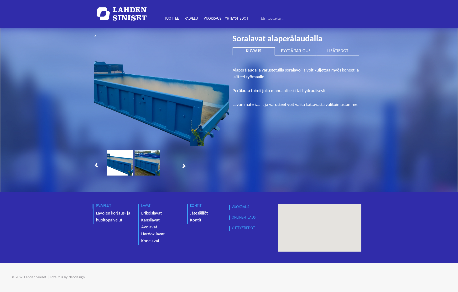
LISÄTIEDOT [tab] (337, 51)
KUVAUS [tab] (253, 51)
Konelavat (150, 241)
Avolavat (149, 227)
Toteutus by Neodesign (67, 277)
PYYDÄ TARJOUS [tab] (296, 51)
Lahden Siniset (35, 277)
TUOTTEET (172, 19)
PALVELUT (192, 19)
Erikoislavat (151, 213)
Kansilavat (150, 220)
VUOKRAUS (212, 19)
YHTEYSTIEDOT (236, 19)
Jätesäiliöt (199, 213)
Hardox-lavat (153, 234)
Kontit (195, 220)
